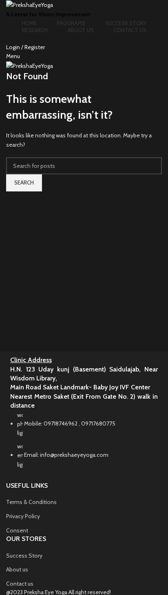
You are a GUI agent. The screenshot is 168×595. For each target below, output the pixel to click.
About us (17, 569)
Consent (17, 530)
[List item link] (84, 443)
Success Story (24, 555)
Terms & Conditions (31, 502)
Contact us (19, 583)
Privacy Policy (23, 516)
